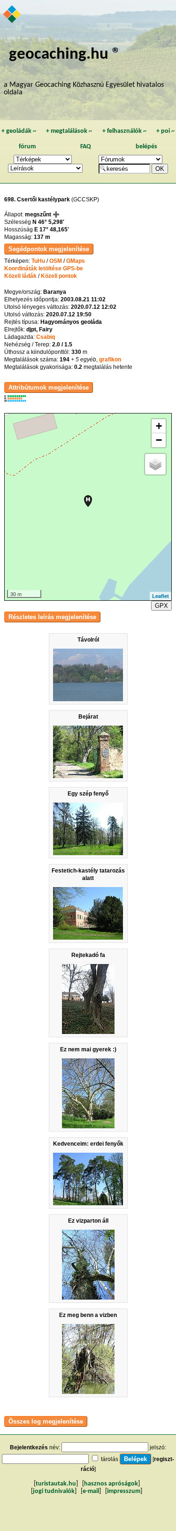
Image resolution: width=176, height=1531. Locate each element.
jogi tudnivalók (54, 1491)
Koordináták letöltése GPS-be (43, 268)
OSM (55, 261)
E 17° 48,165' (51, 229)
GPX (161, 605)
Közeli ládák (20, 276)
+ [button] (159, 426)
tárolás (109, 1459)
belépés (146, 147)
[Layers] (155, 464)
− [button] (159, 440)
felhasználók (124, 131)
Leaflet (160, 595)
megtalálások (69, 131)
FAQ (85, 147)
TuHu (38, 261)
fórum (27, 147)
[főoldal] (12, 15)
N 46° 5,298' (48, 222)
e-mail (91, 1491)
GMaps (75, 261)
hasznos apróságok (111, 1484)
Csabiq (45, 337)
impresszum (123, 1491)
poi (165, 131)
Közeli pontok (59, 276)
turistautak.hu (56, 1484)
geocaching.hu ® (65, 54)
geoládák (18, 131)
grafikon (110, 359)
